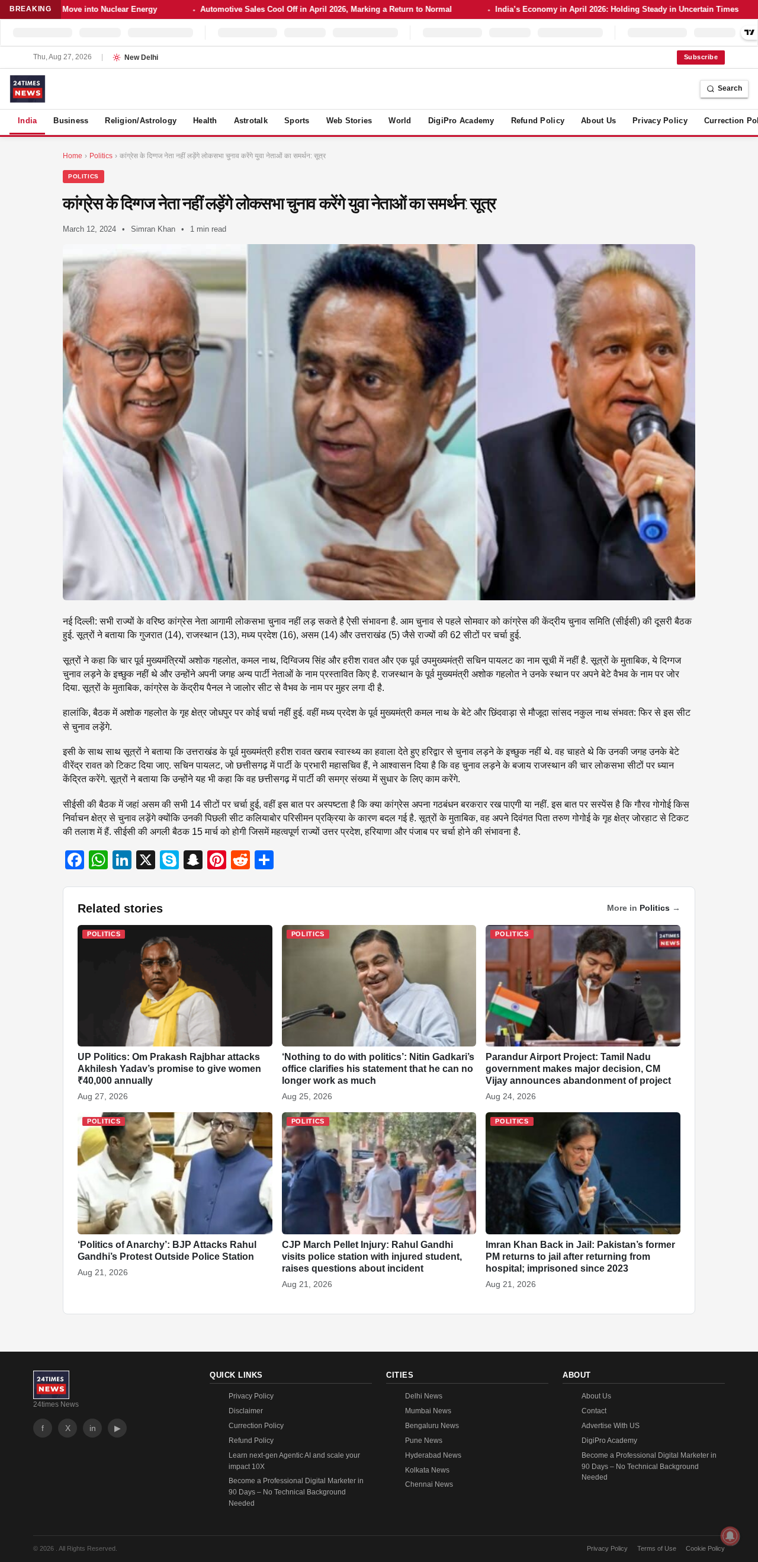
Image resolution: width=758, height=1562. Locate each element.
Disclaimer (246, 1411)
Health (205, 120)
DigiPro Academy (461, 120)
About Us (598, 120)
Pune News (423, 1440)
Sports (297, 120)
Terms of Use (656, 1548)
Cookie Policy (705, 1548)
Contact (594, 1411)
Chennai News (429, 1484)
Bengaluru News (432, 1426)
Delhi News (423, 1396)
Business (70, 120)
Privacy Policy (660, 120)
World (399, 120)
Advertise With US (611, 1426)
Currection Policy (256, 1426)
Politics (83, 176)
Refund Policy (537, 120)
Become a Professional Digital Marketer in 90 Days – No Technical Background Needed (296, 1492)
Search (730, 88)
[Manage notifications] (730, 1535)
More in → (643, 908)
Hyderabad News (433, 1455)
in (92, 1428)
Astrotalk (251, 120)
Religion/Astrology (140, 120)
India (27, 120)
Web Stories (349, 120)
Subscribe (701, 56)
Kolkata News (427, 1470)
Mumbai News (428, 1411)
